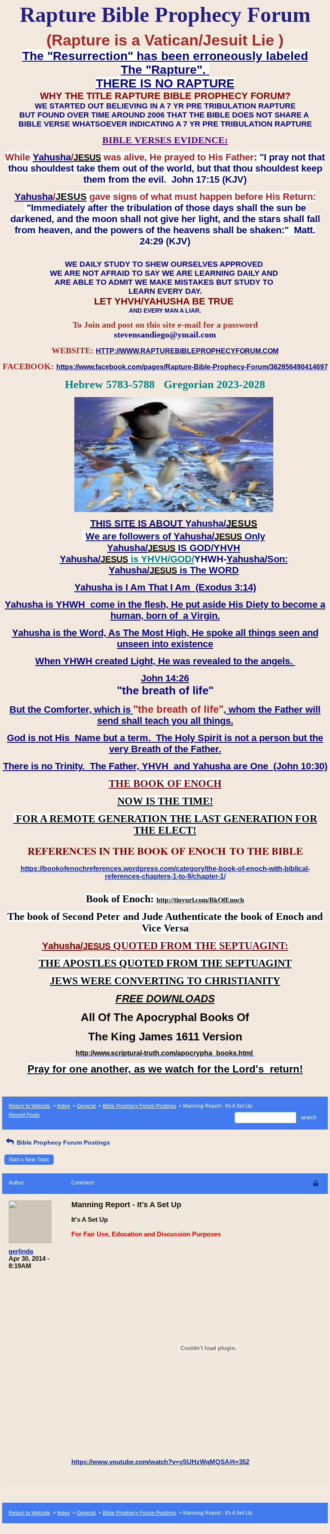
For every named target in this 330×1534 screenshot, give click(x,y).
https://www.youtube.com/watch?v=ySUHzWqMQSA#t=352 (160, 1461)
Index (63, 1106)
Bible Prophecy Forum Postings (139, 1106)
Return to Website (29, 1106)
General (86, 1106)
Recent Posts (24, 1115)
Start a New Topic (29, 1160)
